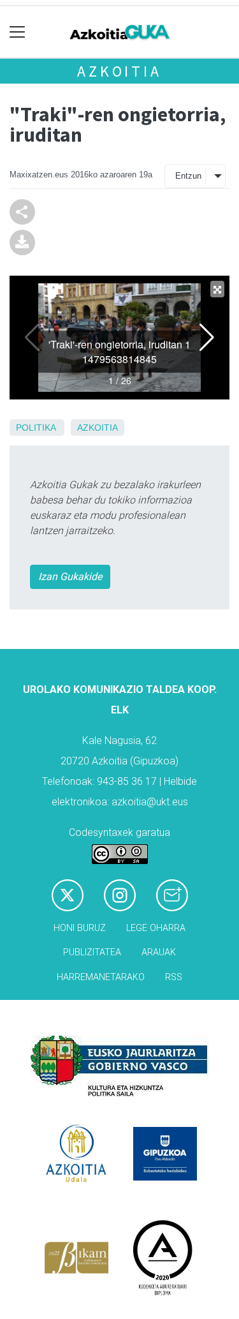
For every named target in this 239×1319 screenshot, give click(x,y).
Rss (173, 977)
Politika (35, 427)
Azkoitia (119, 71)
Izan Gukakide (70, 576)
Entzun (188, 176)
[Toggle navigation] (17, 32)
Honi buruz (80, 928)
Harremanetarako (101, 977)
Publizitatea (92, 952)
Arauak (158, 952)
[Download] (22, 241)
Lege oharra (155, 928)
